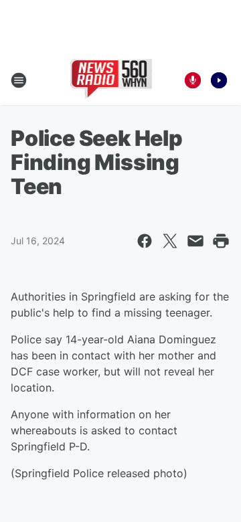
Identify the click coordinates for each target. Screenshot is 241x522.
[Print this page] (221, 241)
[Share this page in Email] (195, 241)
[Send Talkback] (193, 80)
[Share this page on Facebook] (144, 241)
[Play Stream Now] (219, 80)
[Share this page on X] (170, 241)
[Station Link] (111, 80)
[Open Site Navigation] (19, 80)
